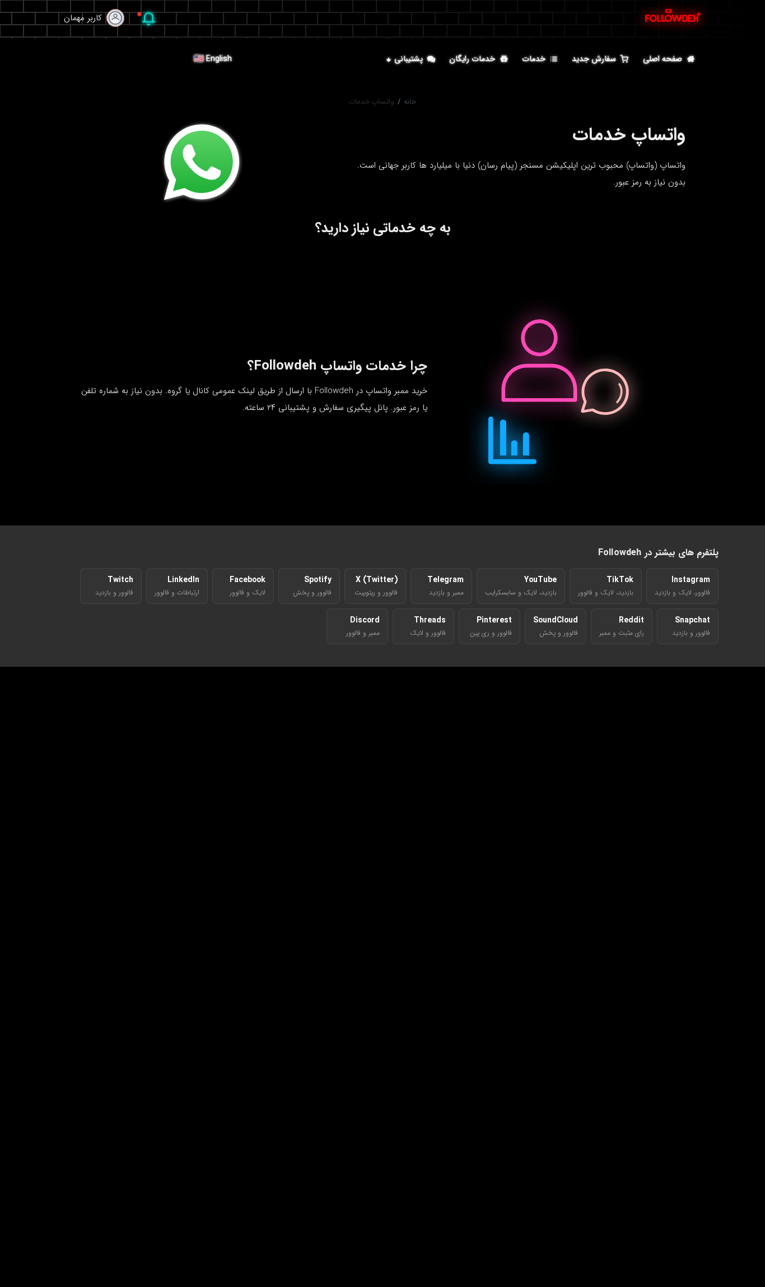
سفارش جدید (594, 58)
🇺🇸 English (213, 58)
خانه (410, 102)
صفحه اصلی (662, 58)
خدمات (533, 58)
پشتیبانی (408, 58)
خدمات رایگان (472, 58)
